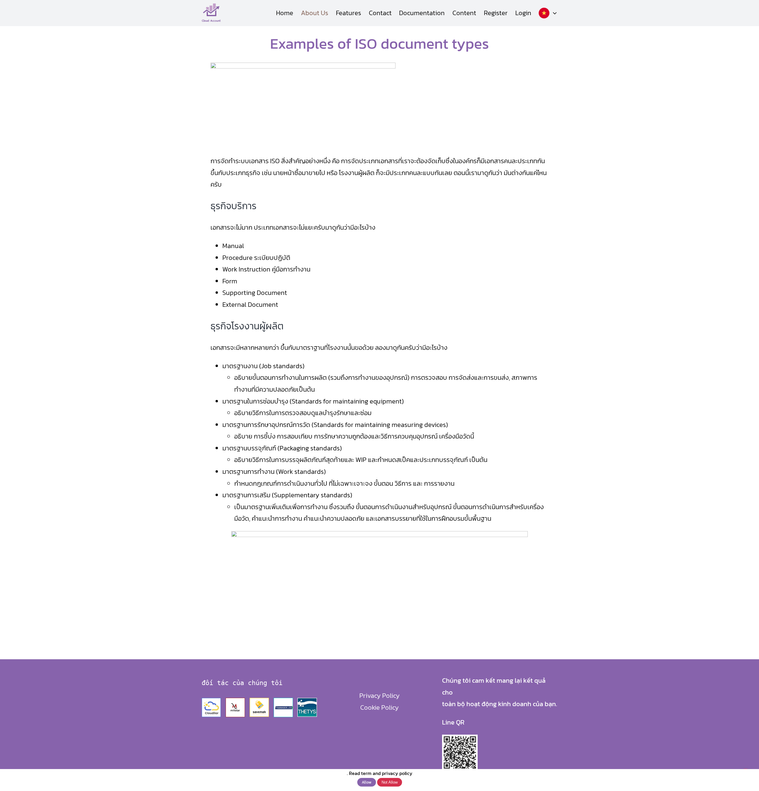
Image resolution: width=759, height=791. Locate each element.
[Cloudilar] (211, 700)
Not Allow (390, 782)
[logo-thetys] (307, 700)
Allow (366, 782)
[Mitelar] (235, 700)
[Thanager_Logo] (283, 700)
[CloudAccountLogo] (211, 5)
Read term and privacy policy (380, 773)
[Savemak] (259, 700)
